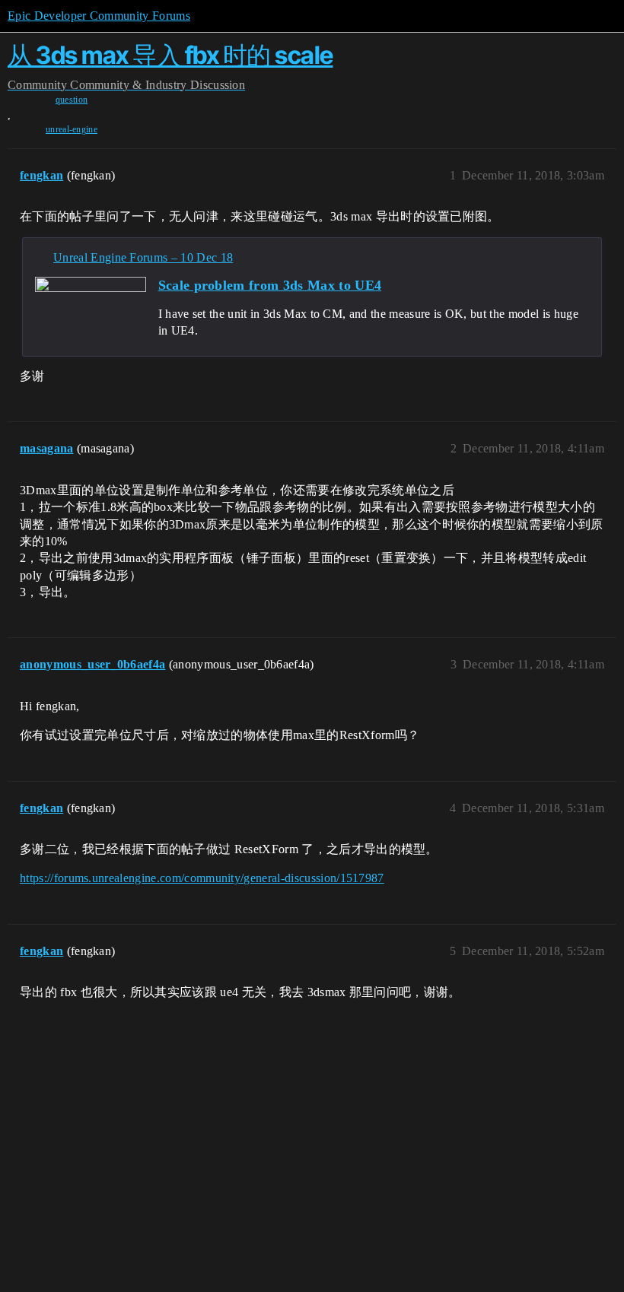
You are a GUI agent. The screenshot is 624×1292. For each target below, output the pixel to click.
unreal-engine (71, 129)
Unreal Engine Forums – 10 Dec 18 (143, 257)
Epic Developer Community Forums (99, 15)
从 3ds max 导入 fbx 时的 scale (170, 55)
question (72, 99)
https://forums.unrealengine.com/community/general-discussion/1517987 (202, 877)
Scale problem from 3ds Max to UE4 (270, 285)
